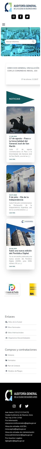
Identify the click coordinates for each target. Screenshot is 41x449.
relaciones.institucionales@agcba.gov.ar (20, 423)
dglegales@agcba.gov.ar (14, 441)
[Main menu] (3, 24)
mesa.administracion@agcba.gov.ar (18, 435)
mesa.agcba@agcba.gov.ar (15, 429)
